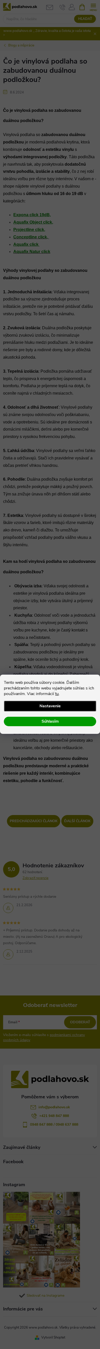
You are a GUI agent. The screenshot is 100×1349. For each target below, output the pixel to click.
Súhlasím (50, 721)
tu (57, 694)
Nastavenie (50, 706)
